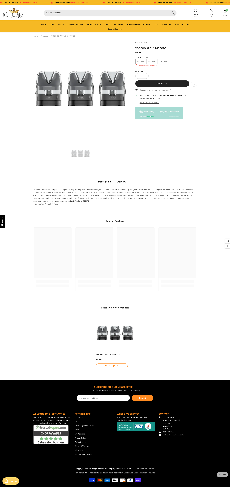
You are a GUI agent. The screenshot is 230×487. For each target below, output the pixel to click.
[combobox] (107, 13)
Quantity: (139, 71)
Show (2, 221)
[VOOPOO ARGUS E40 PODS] (115, 333)
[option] (80, 89)
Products (45, 36)
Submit (142, 398)
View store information (149, 102)
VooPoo (146, 43)
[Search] (110, 13)
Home (35, 36)
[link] (194, 84)
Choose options (111, 365)
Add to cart (162, 83)
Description (104, 181)
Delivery (121, 181)
